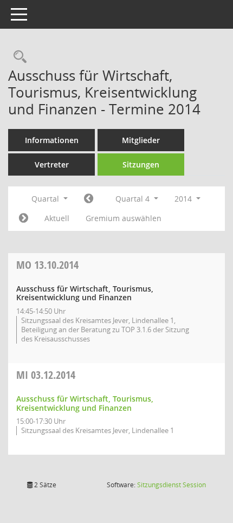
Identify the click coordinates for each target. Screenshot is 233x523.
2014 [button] (184, 198)
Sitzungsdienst (171, 484)
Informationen (52, 140)
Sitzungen (140, 164)
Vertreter (52, 164)
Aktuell (56, 218)
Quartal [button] (46, 198)
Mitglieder (141, 140)
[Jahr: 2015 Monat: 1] (23, 218)
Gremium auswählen (123, 218)
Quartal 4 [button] (133, 198)
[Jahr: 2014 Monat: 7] (88, 199)
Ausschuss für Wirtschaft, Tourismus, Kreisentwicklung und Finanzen (84, 403)
